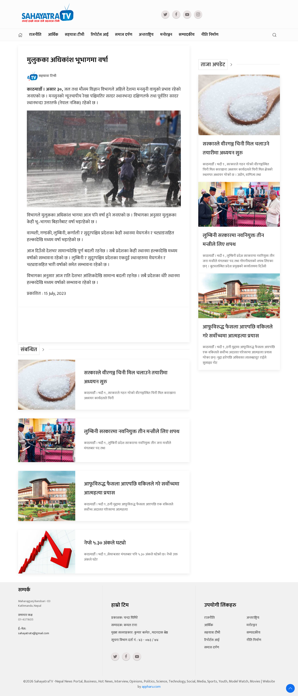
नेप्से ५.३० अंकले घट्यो (105, 543)
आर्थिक (53, 34)
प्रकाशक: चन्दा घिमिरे (124, 618)
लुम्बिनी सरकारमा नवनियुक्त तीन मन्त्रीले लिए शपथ (131, 431)
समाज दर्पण (123, 34)
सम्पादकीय (187, 34)
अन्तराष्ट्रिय (146, 34)
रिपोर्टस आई (99, 34)
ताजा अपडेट (213, 64)
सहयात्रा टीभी (74, 34)
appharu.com (151, 687)
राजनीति (35, 34)
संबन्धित (29, 349)
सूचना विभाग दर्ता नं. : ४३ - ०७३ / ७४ (134, 640)
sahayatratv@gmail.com (33, 633)
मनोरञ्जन (166, 34)
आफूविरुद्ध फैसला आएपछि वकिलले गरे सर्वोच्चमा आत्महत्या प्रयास (238, 331)
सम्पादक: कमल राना (124, 625)
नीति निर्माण (209, 34)
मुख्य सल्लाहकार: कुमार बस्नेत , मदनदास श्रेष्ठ (139, 633)
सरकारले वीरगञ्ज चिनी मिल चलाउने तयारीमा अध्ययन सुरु (236, 148)
